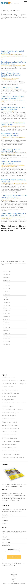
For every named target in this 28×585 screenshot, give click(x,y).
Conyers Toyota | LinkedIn (9, 87)
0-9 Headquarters (7, 271)
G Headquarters (6, 291)
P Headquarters (6, 316)
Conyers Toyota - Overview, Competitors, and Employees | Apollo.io (11, 75)
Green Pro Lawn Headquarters (9, 435)
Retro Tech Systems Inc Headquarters (10, 428)
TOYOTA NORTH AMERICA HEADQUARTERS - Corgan (9, 135)
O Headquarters (6, 313)
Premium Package (6, 542)
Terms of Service (13, 574)
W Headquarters (7, 336)
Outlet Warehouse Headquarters (9, 438)
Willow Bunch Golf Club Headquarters (10, 412)
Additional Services (6, 545)
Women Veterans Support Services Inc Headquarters (14, 380)
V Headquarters (6, 333)
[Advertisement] (14, 35)
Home (14, 572)
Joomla (13, 579)
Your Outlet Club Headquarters (9, 415)
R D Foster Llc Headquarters (8, 386)
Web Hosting (5, 520)
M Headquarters (7, 308)
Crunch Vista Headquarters (8, 377)
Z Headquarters (6, 344)
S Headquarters (6, 324)
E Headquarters (6, 285)
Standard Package (6, 539)
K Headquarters (6, 302)
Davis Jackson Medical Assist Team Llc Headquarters (14, 383)
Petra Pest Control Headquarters (9, 444)
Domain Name (5, 517)
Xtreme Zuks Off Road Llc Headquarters (11, 454)
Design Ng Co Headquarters (8, 399)
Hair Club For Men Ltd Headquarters (10, 393)
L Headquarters (6, 305)
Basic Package (5, 537)
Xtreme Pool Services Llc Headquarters (11, 441)
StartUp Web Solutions (13, 583)
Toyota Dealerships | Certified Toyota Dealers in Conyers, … (13, 63)
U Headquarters (6, 330)
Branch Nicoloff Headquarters (9, 396)
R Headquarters (6, 322)
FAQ (14, 576)
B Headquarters (6, 277)
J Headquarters (6, 299)
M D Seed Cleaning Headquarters (9, 431)
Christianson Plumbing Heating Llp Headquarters (13, 409)
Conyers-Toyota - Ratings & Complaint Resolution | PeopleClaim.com (13, 214)
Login (14, 581)
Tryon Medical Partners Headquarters (10, 390)
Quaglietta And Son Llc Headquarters (10, 425)
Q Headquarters (6, 319)
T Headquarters (6, 327)
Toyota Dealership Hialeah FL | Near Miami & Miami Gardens (13, 108)
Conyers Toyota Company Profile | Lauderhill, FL (12, 52)
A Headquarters (6, 274)
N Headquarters (7, 311)
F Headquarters (6, 288)
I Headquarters (6, 297)
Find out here (14, 557)
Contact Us (14, 577)
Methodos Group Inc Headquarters (10, 422)
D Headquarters (6, 283)
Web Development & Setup (8, 515)
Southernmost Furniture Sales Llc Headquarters (13, 457)
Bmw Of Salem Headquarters (8, 419)
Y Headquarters (6, 341)
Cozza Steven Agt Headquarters (9, 448)
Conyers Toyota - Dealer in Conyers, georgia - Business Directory (12, 97)
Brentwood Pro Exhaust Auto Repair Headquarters (13, 403)
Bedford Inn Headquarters (8, 406)
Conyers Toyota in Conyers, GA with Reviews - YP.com (13, 124)
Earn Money (4, 523)
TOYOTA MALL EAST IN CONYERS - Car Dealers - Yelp (13, 181)
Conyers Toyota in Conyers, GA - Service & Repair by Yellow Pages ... (14, 196)
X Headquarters (6, 338)
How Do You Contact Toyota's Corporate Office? (11, 163)
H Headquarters (6, 294)
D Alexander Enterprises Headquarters (11, 451)
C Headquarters (6, 280)
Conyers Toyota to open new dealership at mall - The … (10, 150)
